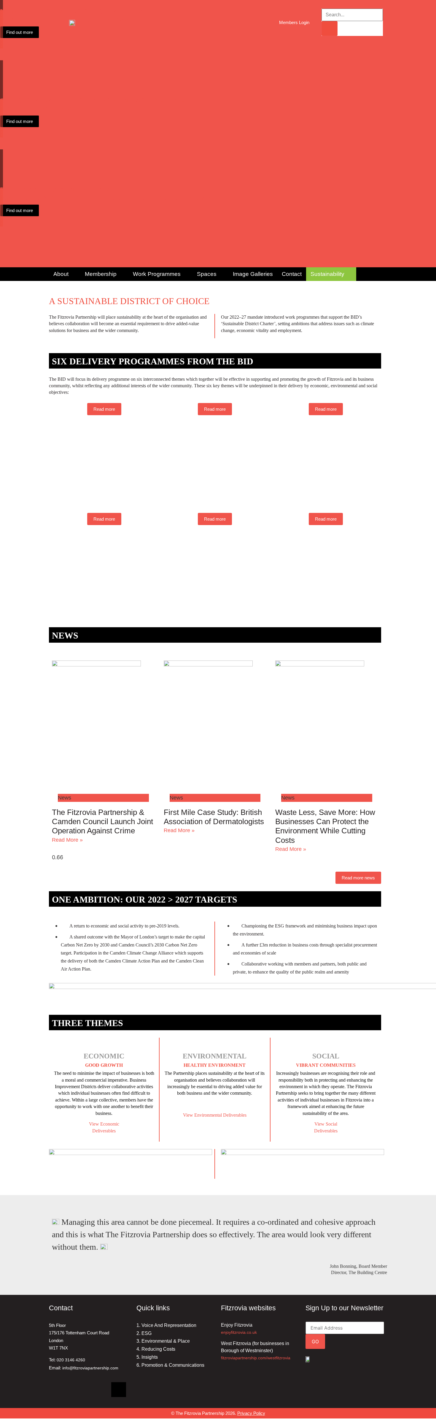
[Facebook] (77, 1389)
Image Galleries (253, 274)
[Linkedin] (56, 1389)
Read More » (67, 840)
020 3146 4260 (71, 1360)
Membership (101, 274)
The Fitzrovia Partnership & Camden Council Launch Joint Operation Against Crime (102, 821)
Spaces (207, 274)
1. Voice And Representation (166, 1325)
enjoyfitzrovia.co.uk (239, 1332)
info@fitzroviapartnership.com (90, 1368)
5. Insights (147, 1357)
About (61, 274)
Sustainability (327, 274)
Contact (292, 274)
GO (315, 1341)
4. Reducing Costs (155, 1349)
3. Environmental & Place (163, 1341)
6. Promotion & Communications (170, 1365)
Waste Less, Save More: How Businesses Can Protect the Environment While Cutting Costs (325, 826)
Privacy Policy (251, 1413)
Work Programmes (157, 274)
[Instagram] (97, 1389)
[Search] (330, 28)
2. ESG (144, 1333)
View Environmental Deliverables (214, 1115)
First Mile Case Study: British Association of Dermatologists (214, 817)
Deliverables (326, 1130)
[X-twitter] (118, 1389)
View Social (325, 1123)
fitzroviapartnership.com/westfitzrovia (255, 1357)
